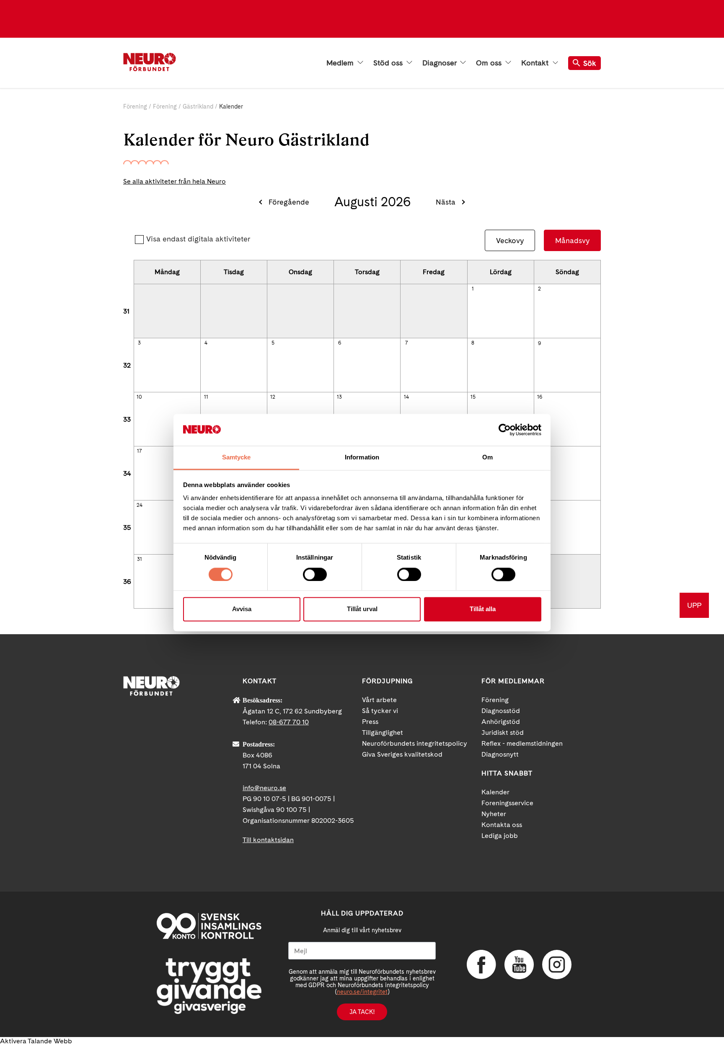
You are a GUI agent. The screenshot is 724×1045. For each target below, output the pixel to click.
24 (139, 505)
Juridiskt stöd (502, 732)
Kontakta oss (501, 825)
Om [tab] (487, 457)
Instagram (556, 964)
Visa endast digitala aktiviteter (198, 238)
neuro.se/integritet (362, 991)
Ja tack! (362, 1012)
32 (127, 365)
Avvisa (241, 609)
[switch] (315, 574)
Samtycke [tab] (236, 457)
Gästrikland (198, 106)
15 (473, 397)
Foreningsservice (507, 803)
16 (539, 397)
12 (272, 397)
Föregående (289, 201)
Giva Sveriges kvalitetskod (402, 754)
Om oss (490, 63)
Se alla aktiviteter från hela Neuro (174, 181)
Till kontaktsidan (268, 840)
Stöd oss (389, 63)
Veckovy (510, 240)
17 (139, 451)
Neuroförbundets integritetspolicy (414, 743)
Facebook (481, 964)
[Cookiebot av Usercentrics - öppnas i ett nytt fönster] (504, 429)
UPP (694, 605)
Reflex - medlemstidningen (522, 743)
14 (406, 397)
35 (127, 528)
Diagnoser (440, 63)
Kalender (495, 792)
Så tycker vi (380, 711)
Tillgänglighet (382, 732)
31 (126, 311)
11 (206, 397)
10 (139, 397)
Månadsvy (572, 240)
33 (127, 419)
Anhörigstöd (500, 722)
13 (339, 397)
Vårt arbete (379, 700)
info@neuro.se (264, 788)
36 (127, 582)
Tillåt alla (483, 609)
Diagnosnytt (500, 754)
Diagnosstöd (500, 711)
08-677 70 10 (289, 722)
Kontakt (536, 63)
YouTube (519, 964)
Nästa (445, 201)
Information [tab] (362, 457)
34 (127, 473)
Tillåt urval (362, 609)
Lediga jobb (499, 836)
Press (370, 722)
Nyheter (493, 814)
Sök (589, 63)
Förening (135, 106)
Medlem (341, 63)
